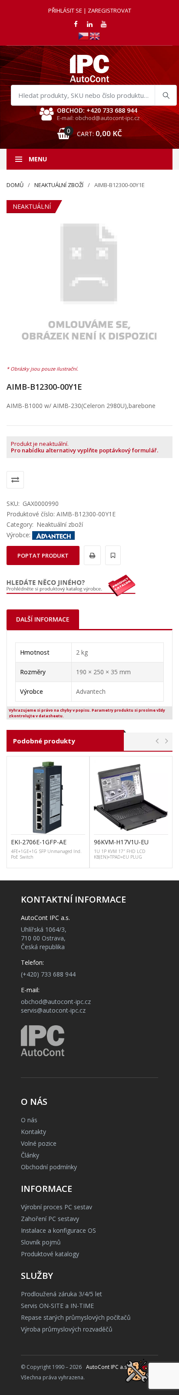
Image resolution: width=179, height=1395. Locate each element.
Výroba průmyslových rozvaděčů (67, 1329)
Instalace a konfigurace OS (58, 1230)
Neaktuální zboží (58, 185)
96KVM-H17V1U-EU (121, 842)
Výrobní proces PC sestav (56, 1207)
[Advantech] (53, 535)
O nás (29, 1120)
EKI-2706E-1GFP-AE (38, 842)
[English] (95, 35)
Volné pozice (38, 1143)
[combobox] (93, 95)
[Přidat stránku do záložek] (112, 555)
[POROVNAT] (15, 479)
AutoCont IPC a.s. (107, 1367)
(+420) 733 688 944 (48, 974)
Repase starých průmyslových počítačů (76, 1317)
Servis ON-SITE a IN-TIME (57, 1305)
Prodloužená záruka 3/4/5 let (61, 1294)
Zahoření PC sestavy (50, 1218)
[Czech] (84, 35)
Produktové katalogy (50, 1254)
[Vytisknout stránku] (91, 555)
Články (30, 1155)
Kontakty (33, 1131)
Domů (15, 185)
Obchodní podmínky (49, 1167)
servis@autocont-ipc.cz (53, 1010)
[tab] (43, 619)
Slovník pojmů (41, 1242)
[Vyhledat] (165, 95)
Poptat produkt (43, 555)
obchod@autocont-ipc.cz (56, 1001)
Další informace (43, 619)
